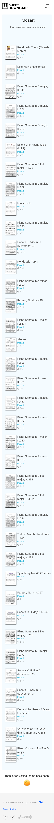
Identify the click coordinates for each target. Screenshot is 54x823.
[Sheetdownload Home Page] (15, 6)
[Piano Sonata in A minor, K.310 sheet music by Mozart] (10, 286)
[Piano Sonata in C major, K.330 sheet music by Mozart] (10, 228)
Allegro (21, 339)
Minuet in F (24, 203)
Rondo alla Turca (27, 261)
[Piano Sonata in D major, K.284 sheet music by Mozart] (10, 520)
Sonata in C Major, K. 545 (33, 612)
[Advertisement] (28, 38)
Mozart (20, 54)
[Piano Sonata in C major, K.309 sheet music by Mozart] (10, 189)
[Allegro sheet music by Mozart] (10, 345)
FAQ (41, 802)
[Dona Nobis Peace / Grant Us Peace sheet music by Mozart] (10, 715)
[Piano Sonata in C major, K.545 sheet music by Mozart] (10, 91)
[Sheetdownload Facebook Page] (5, 817)
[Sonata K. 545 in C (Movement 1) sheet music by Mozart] (10, 247)
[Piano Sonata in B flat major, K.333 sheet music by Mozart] (10, 481)
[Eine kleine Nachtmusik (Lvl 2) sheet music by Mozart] (10, 150)
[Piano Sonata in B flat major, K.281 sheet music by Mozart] (10, 637)
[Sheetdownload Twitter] (12, 817)
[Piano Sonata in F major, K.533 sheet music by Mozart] (10, 461)
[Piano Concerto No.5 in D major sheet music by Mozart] (10, 754)
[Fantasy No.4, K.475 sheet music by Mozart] (10, 306)
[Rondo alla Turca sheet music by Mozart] (10, 267)
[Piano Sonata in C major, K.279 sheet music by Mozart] (10, 656)
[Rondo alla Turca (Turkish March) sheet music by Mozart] (10, 52)
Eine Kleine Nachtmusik (31, 66)
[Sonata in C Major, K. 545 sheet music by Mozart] (10, 617)
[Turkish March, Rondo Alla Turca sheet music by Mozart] (10, 539)
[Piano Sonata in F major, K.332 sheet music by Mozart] (10, 422)
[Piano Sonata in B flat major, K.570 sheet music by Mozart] (10, 169)
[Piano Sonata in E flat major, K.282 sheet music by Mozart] (10, 559)
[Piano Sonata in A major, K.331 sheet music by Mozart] (10, 383)
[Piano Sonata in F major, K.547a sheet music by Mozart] (10, 325)
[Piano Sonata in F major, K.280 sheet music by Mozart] (10, 442)
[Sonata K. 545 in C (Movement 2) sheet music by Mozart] (10, 676)
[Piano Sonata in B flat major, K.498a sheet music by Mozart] (10, 500)
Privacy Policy (9, 809)
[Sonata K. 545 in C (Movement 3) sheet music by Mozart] (10, 695)
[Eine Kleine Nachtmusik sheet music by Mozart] (10, 72)
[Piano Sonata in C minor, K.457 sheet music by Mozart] (10, 403)
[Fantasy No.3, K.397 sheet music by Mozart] (10, 598)
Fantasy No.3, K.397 (30, 592)
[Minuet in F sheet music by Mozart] (10, 208)
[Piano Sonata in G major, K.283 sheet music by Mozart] (10, 130)
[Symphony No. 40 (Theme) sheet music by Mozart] (10, 578)
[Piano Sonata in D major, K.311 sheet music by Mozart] (10, 364)
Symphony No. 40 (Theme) (34, 573)
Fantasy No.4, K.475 (30, 300)
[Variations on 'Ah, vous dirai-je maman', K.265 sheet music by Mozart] (10, 734)
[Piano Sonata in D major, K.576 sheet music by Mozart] (10, 111)
